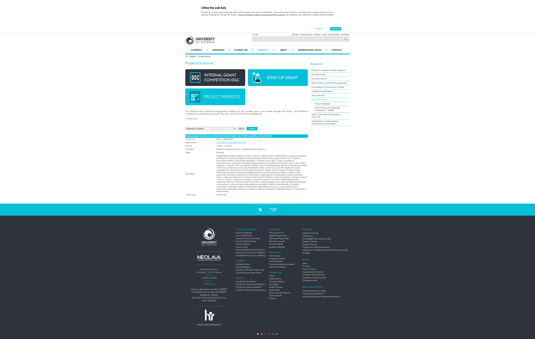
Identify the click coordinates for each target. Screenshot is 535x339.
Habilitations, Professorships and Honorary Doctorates (325, 122)
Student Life (243, 50)
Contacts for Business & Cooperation (251, 290)
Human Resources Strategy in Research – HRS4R (327, 109)
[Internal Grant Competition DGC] (215, 77)
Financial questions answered (281, 264)
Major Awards (318, 95)
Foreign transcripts (277, 259)
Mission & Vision (309, 269)
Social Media (274, 290)
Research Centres (310, 242)
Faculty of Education (244, 236)
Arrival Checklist (275, 296)
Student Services (276, 287)
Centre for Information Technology (250, 270)
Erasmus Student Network (280, 293)
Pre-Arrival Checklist (277, 267)
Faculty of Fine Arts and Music (248, 239)
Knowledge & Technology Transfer (328, 87)
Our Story (307, 266)
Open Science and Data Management (329, 83)
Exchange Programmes (279, 239)
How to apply (274, 256)
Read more (192, 118)
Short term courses (277, 241)
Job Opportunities (310, 280)
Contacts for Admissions (246, 282)
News (305, 263)
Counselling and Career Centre (248, 273)
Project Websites (322, 104)
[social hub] (273, 209)
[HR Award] (209, 317)
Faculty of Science (243, 244)
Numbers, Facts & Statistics (313, 275)
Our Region (274, 284)
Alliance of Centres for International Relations (321, 297)
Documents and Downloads (314, 278)
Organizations (275, 279)
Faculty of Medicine (244, 233)
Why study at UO (276, 233)
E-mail (324, 34)
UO (186, 56)
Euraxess (306, 253)
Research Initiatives (310, 233)
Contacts (336, 50)
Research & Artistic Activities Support (328, 70)
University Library (243, 264)
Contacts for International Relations (250, 284)
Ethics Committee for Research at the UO (326, 116)
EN (257, 34)
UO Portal (345, 34)
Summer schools (276, 244)
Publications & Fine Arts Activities (316, 247)
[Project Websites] (215, 97)
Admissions (221, 50)
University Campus (277, 282)
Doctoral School (319, 79)
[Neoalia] (209, 258)
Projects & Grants (204, 56)
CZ (253, 34)
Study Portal (334, 34)
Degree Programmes (278, 236)
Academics (199, 50)
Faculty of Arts (241, 247)
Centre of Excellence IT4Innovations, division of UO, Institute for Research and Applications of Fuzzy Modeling (251, 253)
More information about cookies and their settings (261, 15)
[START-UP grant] (278, 77)
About (287, 50)
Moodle (317, 34)
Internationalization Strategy (314, 291)
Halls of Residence (243, 267)
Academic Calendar (277, 247)
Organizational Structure (313, 272)
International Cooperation (313, 294)
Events (271, 276)
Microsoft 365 (306, 34)
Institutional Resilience (322, 91)
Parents (272, 299)
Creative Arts (308, 236)
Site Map (295, 34)
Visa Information (276, 261)
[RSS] (260, 209)
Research (266, 50)
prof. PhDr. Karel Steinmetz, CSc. (231, 143)
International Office (312, 50)
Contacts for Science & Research (249, 287)
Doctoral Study (318, 75)
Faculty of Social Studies (246, 241)
